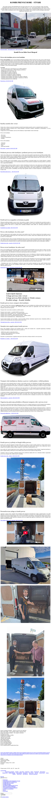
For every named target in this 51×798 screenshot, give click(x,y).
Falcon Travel (42, 772)
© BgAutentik (3, 770)
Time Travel (19, 774)
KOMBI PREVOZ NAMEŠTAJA (10, 782)
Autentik (16, 771)
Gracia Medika (19, 772)
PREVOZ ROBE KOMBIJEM (9, 786)
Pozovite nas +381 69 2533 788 (6, 81)
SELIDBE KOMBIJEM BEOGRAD (10, 785)
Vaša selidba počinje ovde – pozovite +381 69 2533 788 (11, 520)
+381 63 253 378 (3, 766)
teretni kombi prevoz (15, 753)
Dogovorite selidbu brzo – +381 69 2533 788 (9, 413)
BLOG (4, 790)
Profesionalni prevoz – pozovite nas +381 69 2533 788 (11, 267)
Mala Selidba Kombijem (24, 753)
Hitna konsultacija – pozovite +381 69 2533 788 (9, 397)
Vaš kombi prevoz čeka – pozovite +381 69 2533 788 (11, 322)
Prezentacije (36, 771)
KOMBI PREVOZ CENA (8, 783)
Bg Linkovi (22, 771)
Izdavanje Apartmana (33, 774)
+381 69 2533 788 (4, 765)
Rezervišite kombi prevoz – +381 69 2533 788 (9, 171)
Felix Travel (31, 772)
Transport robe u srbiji (6, 753)
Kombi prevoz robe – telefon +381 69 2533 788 (9, 456)
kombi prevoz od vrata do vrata (33, 752)
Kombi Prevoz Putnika (9, 771)
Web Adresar (42, 771)
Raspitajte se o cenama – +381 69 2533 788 (9, 338)
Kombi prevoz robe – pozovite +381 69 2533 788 (10, 243)
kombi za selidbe (13, 752)
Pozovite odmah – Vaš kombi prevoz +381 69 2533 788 (11, 49)
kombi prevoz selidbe (34, 753)
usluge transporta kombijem (43, 753)
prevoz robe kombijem (4, 752)
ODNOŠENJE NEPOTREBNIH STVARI (11, 781)
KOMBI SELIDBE (7, 784)
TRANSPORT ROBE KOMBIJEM (10, 787)
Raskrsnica (27, 771)
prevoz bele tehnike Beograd (17, 754)
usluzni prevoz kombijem (21, 752)
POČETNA (5, 779)
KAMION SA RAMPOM (8, 788)
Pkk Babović (25, 774)
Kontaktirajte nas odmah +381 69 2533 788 (9, 227)
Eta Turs (36, 772)
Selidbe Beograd (12, 772)
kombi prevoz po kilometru (5, 754)
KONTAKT (5, 791)
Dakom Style (5, 772)
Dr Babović (25, 772)
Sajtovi (32, 771)
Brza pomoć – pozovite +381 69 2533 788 (8, 148)
